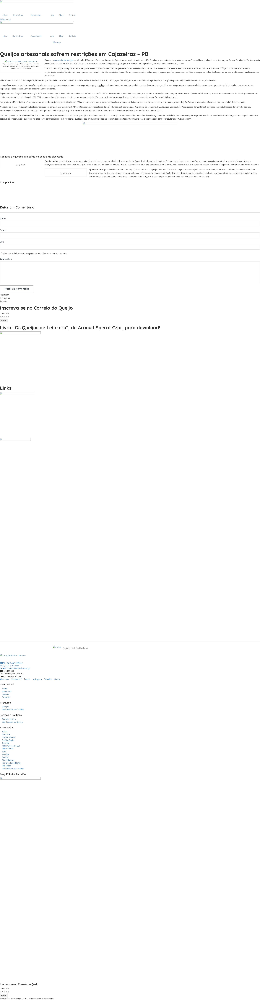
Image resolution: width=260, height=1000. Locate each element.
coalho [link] (101, 85)
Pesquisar (4, 294)
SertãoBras (18, 15)
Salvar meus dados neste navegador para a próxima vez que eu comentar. (35, 253)
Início (5, 15)
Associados (36, 15)
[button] (130, 186)
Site (2, 241)
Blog (61, 15)
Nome (3, 218)
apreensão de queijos (63, 60)
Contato (72, 15)
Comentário (6, 259)
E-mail (3, 230)
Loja (52, 15)
